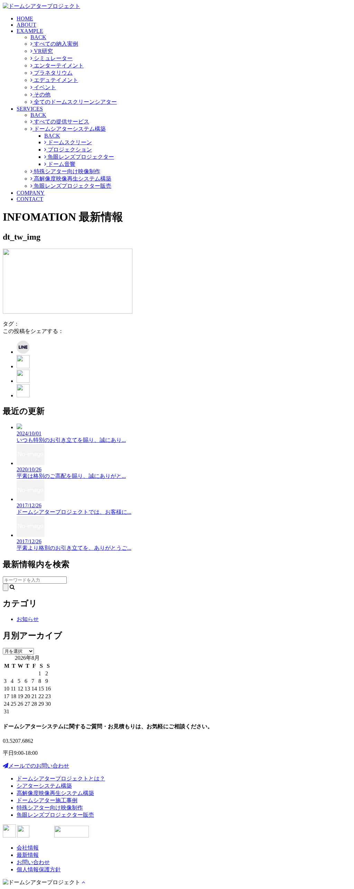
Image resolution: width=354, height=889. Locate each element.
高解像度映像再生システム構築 (71, 179)
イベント (44, 87)
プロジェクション (69, 149)
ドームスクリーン (69, 142)
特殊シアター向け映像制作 (66, 171)
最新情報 (28, 855)
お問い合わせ (33, 862)
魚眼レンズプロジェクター (80, 157)
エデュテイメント (55, 80)
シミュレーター (52, 58)
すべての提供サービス (60, 121)
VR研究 (42, 51)
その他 (41, 95)
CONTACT (30, 199)
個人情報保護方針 (39, 869)
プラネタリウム (52, 73)
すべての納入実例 (55, 44)
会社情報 (28, 848)
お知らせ (28, 619)
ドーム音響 (60, 164)
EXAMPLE (30, 31)
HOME (25, 18)
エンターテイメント (58, 65)
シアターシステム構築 (44, 786)
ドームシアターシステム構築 (69, 129)
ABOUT (26, 25)
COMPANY (31, 193)
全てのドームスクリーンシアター (74, 102)
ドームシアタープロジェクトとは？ (61, 778)
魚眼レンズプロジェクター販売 (71, 186)
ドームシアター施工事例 (47, 800)
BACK (38, 37)
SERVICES (30, 109)
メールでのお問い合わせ (38, 766)
